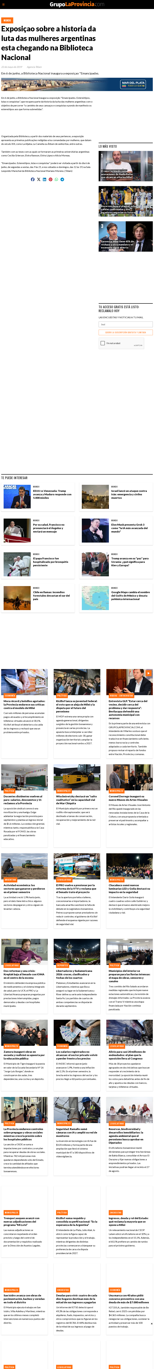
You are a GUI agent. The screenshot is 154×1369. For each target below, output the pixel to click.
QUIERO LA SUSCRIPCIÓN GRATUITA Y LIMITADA (125, 332)
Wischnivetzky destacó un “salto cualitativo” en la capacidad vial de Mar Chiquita (76, 800)
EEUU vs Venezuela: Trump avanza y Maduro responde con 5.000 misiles (52, 494)
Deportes (62, 965)
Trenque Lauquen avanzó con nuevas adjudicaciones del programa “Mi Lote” (21, 1222)
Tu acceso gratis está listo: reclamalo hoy (119, 308)
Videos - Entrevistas (121, 695)
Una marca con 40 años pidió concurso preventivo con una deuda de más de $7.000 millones (129, 1299)
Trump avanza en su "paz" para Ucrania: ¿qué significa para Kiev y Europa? (130, 562)
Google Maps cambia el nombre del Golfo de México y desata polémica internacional (130, 596)
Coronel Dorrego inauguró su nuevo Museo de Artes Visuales (128, 798)
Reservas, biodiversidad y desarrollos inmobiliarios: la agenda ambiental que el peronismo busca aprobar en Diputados (126, 1135)
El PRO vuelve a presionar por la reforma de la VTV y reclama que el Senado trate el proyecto (76, 889)
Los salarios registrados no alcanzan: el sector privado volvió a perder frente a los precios (76, 1055)
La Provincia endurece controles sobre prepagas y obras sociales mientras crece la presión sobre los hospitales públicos (23, 1134)
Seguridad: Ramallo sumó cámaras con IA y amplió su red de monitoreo (76, 1132)
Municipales (64, 790)
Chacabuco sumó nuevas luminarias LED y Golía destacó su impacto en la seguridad (129, 889)
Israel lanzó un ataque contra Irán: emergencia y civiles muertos (129, 494)
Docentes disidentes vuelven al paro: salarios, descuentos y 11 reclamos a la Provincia (23, 800)
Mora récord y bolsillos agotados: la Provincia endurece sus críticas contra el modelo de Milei (24, 705)
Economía (10, 695)
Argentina (10, 879)
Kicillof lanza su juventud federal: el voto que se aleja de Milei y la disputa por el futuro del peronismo (76, 706)
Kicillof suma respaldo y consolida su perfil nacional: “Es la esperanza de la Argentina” (76, 1222)
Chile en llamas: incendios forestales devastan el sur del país (51, 596)
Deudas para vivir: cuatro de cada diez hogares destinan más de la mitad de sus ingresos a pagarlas (76, 1299)
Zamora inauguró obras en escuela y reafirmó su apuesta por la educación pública (24, 1055)
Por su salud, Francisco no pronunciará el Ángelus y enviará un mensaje (49, 528)
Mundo (7, 20)
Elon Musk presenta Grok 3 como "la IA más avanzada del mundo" (129, 528)
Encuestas (116, 1212)
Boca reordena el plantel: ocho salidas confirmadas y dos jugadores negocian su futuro (118, 209)
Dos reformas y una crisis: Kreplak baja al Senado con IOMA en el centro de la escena (24, 974)
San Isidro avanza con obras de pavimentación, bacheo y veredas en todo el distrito (24, 1299)
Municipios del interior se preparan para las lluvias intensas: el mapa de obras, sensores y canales (129, 976)
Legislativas (64, 879)
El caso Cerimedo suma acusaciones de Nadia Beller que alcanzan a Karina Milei (117, 174)
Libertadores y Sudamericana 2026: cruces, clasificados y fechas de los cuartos (74, 974)
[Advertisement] (62, 118)
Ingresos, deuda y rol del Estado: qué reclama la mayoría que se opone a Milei (129, 1222)
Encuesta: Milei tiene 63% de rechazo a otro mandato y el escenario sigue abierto (117, 244)
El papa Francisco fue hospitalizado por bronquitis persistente (50, 562)
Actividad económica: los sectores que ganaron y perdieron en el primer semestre (24, 889)
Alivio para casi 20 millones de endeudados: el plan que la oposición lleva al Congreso (127, 1055)
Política (62, 695)
